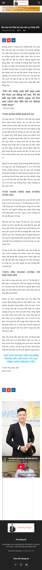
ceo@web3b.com (28, 551)
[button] (39, 3)
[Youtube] (26, 565)
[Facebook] (15, 565)
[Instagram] (21, 565)
